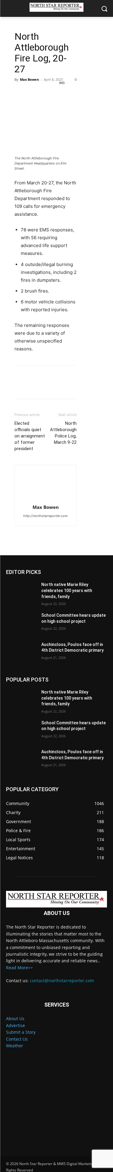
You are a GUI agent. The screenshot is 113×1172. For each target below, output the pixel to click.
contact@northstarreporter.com (62, 980)
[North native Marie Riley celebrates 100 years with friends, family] (21, 592)
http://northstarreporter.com (45, 516)
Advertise (15, 1025)
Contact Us (17, 1039)
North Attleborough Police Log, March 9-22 (63, 433)
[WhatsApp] (62, 93)
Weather (14, 1045)
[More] (76, 93)
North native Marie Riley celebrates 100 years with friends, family (66, 590)
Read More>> (19, 967)
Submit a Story (21, 1032)
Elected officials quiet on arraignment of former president (29, 436)
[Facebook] (20, 93)
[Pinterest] (48, 93)
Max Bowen (29, 79)
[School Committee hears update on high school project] (21, 623)
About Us (15, 1018)
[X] (34, 93)
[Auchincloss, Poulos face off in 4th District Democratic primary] (21, 652)
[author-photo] (45, 486)
